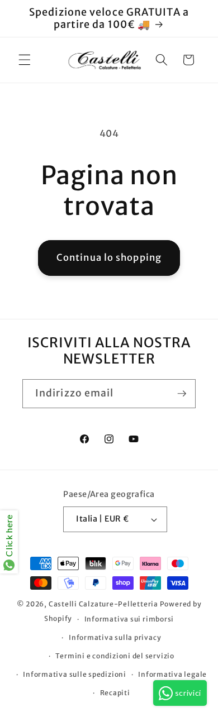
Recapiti (115, 693)
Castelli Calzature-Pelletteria (103, 604)
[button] (24, 59)
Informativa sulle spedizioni (74, 674)
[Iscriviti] (181, 393)
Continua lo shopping (109, 258)
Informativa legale (172, 674)
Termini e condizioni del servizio (114, 656)
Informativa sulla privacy (115, 637)
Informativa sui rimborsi (129, 619)
